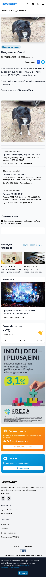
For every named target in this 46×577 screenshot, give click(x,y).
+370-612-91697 (11, 163)
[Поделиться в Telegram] (43, 62)
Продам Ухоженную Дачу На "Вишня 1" (21, 154)
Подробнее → (26, 163)
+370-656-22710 (12, 203)
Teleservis (28, 546)
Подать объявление (23, 447)
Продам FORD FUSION (13, 194)
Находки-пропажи (18, 11)
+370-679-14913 (11, 183)
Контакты (5, 524)
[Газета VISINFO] (33, 4)
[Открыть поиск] (28, 4)
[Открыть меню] (42, 3)
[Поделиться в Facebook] (38, 62)
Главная (4, 11)
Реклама (4, 529)
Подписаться (23, 468)
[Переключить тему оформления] (38, 4)
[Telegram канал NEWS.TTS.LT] (3, 498)
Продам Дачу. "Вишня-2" (15, 174)
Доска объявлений (9, 533)
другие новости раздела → (33, 246)
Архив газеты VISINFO (10, 537)
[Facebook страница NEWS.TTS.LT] (9, 498)
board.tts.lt (16, 151)
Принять (23, 573)
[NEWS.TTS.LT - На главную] (9, 3)
